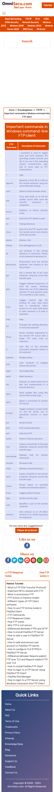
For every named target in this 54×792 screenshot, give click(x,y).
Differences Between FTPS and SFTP (28, 628)
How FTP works (16, 621)
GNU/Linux (28, 29)
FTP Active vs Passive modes (23, 597)
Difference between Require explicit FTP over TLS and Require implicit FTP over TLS (27, 659)
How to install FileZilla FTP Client (25, 666)
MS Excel (41, 29)
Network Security (30, 22)
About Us (10, 709)
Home (11, 110)
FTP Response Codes (19, 618)
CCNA (46, 19)
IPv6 (38, 19)
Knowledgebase (25, 110)
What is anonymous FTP (21, 594)
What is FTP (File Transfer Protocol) (27, 587)
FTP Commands (16, 615)
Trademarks (11, 727)
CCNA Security (12, 22)
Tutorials (47, 5)
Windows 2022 (35, 26)
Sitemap (9, 738)
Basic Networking (13, 19)
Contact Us (11, 772)
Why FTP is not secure (20, 625)
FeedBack (10, 767)
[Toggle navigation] (4, 13)
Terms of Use (12, 721)
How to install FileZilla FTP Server (26, 632)
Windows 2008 (17, 26)
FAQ (7, 715)
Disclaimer (10, 755)
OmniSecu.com (15, 786)
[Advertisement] (27, 79)
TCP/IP (28, 19)
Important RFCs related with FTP (25, 591)
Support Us (11, 761)
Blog (7, 749)
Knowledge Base (14, 744)
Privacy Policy (12, 732)
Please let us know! (27, 530)
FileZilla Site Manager (19, 676)
